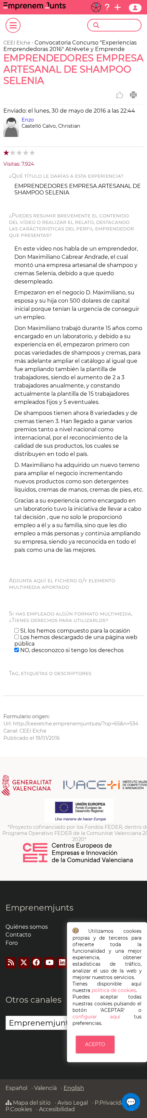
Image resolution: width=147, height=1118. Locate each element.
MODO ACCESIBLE (96, 7)
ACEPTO (95, 1044)
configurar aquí (96, 1016)
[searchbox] (120, 25)
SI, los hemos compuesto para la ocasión (74, 630)
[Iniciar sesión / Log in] (135, 8)
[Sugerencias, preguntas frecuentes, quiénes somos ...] (107, 7)
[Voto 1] (6, 152)
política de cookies (114, 990)
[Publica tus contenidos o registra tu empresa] (117, 7)
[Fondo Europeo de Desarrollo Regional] (79, 821)
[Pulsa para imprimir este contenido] (133, 94)
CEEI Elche (16, 43)
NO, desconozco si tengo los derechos (71, 650)
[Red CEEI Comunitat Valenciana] (78, 861)
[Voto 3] (19, 152)
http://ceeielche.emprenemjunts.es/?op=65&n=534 (75, 724)
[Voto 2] (13, 152)
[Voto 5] (32, 152)
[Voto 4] (26, 152)
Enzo (28, 120)
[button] (131, 1102)
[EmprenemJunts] (34, 8)
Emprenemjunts (39, 908)
